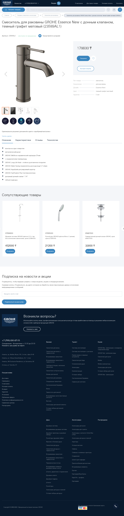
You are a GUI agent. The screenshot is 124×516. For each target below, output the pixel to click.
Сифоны (74, 449)
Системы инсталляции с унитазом (82, 351)
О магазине (5, 383)
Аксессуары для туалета (79, 429)
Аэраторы (75, 441)
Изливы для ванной (52, 374)
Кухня (100, 342)
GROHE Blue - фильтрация (106, 374)
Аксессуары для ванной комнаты (56, 404)
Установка (5, 394)
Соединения (75, 456)
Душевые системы (52, 426)
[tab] (7, 140)
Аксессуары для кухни (104, 367)
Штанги (48, 482)
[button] (31, 3)
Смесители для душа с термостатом (53, 449)
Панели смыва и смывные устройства (80, 355)
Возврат (4, 389)
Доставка (5, 378)
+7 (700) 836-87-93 (11, 340)
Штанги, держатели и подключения (57, 471)
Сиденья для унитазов (78, 382)
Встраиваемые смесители (54, 356)
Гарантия (5, 392)
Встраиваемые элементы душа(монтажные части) (54, 467)
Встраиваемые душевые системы (56, 429)
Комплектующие (77, 371)
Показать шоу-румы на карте (13, 345)
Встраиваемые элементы (79, 467)
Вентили (48, 401)
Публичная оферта (8, 397)
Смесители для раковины (51, 15)
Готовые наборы (77, 374)
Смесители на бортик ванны (55, 370)
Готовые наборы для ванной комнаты (54, 409)
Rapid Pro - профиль (78, 477)
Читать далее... (7, 136)
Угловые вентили (77, 445)
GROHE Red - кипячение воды (107, 353)
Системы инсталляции (79, 348)
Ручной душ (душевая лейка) (55, 438)
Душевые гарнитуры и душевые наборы (56, 433)
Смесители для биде (78, 360)
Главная (7, 15)
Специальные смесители (53, 381)
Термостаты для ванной (53, 392)
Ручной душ (49, 486)
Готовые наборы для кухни (106, 371)
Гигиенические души (78, 364)
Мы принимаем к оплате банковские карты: (91, 505)
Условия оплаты (7, 386)
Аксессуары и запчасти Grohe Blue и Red (82, 433)
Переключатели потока (53, 463)
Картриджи (75, 481)
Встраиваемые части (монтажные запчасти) (56, 396)
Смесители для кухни (104, 356)
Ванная (49, 342)
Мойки (100, 360)
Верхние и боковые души (54, 441)
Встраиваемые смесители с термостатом (54, 361)
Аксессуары (75, 367)
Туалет (74, 342)
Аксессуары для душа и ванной (55, 489)
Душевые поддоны (51, 479)
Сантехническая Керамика (54, 385)
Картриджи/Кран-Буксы (79, 474)
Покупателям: (7, 373)
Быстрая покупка (85, 68)
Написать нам (32, 329)
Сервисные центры (8, 403)
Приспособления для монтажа (81, 463)
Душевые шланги (51, 475)
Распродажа (6, 405)
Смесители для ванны (52, 348)
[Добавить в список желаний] (93, 56)
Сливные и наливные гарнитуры (82, 452)
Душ (48, 420)
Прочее (74, 470)
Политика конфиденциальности (12, 400)
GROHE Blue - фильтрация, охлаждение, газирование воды (110, 348)
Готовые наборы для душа (54, 493)
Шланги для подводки (78, 459)
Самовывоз (6, 381)
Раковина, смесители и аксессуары (26, 15)
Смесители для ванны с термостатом (53, 352)
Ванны (48, 388)
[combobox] (65, 10)
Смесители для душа (52, 445)
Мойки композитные (104, 364)
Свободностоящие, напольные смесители (55, 366)
